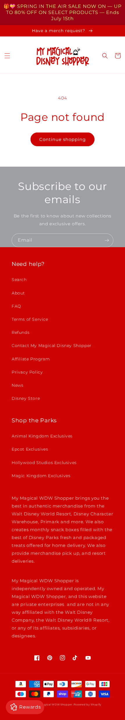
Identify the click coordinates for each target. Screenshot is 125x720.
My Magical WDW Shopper (53, 704)
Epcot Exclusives (30, 449)
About (18, 293)
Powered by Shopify (88, 704)
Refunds (20, 332)
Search (19, 279)
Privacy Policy (27, 372)
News (17, 385)
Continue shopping (62, 139)
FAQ (16, 306)
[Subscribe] (106, 240)
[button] (7, 55)
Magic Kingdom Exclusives (41, 475)
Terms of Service (30, 319)
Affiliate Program (31, 359)
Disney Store (26, 398)
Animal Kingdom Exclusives (42, 436)
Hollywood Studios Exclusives (44, 462)
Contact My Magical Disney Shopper (52, 345)
